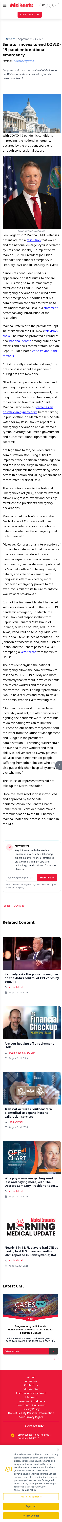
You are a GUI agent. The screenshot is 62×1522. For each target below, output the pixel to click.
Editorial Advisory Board (31, 1393)
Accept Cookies (31, 1515)
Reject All (31, 1506)
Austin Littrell (15, 987)
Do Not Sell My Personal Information (31, 1413)
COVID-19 (19, 905)
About (31, 1377)
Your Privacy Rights (31, 1417)
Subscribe (45, 877)
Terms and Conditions (31, 1401)
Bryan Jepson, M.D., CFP (21, 1052)
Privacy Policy (31, 1409)
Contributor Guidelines (31, 1405)
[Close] (58, 1449)
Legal (7, 905)
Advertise (31, 1381)
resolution (34, 240)
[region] (31, 1483)
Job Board (31, 1397)
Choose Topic (27, 14)
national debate (20, 341)
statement (51, 308)
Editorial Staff (31, 1389)
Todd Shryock (15, 1121)
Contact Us (31, 1385)
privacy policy (18, 887)
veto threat (28, 652)
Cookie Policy (29, 1489)
